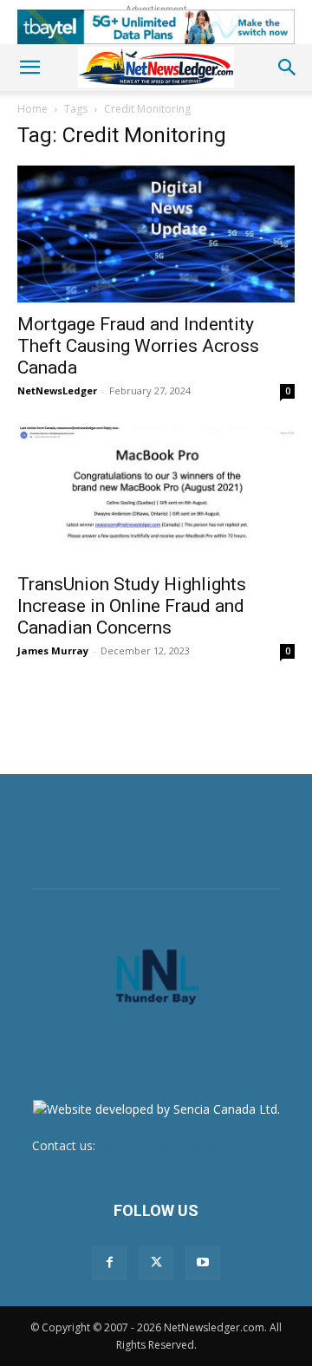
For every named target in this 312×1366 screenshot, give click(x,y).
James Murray (52, 650)
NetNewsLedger (57, 390)
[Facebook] (109, 1263)
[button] (29, 67)
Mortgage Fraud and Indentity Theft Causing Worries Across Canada (138, 346)
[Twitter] (156, 1263)
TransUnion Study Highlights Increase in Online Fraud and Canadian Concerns (131, 606)
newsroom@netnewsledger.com (190, 1145)
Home (32, 108)
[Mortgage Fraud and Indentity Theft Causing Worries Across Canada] (156, 234)
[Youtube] (202, 1263)
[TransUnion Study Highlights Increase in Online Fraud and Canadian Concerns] (156, 494)
